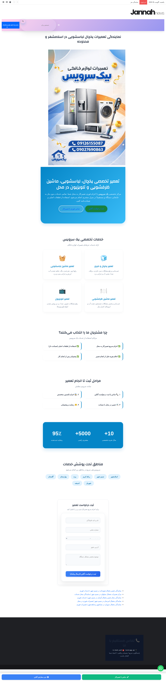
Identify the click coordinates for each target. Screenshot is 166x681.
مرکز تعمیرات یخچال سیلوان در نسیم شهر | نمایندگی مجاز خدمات (98, 594)
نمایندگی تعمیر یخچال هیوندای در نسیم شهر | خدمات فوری (100, 591)
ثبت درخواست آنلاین (96, 209)
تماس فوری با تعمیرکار (71, 209)
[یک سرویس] (147, 12)
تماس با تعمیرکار (120, 677)
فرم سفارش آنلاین (40, 677)
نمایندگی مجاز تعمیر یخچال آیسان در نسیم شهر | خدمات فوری (118, 2)
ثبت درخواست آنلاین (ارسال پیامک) (83, 574)
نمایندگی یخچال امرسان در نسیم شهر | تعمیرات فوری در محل (99, 601)
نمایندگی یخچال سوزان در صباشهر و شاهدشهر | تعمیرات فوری (99, 604)
